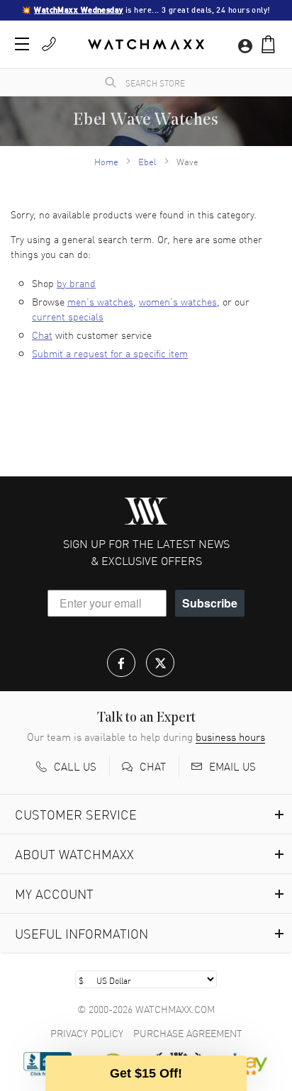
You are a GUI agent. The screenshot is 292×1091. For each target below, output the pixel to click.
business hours (230, 736)
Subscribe (209, 603)
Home (106, 161)
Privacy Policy (86, 1033)
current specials (67, 316)
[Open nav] (22, 44)
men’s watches (100, 301)
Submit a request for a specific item (110, 353)
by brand (76, 283)
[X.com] (160, 663)
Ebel (147, 161)
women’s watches (178, 301)
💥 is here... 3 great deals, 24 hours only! (145, 10)
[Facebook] (121, 663)
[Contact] (49, 44)
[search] (110, 82)
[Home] (146, 44)
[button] (268, 44)
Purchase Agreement (187, 1033)
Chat (42, 334)
